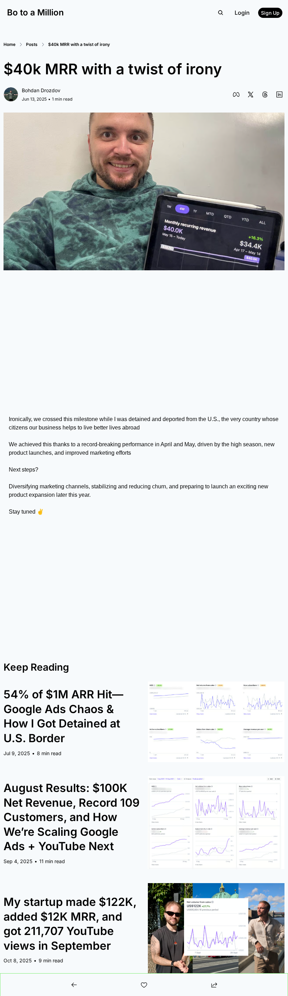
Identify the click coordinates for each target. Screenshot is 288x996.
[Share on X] (251, 94)
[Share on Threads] (265, 94)
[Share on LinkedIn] (279, 94)
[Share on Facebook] (236, 94)
